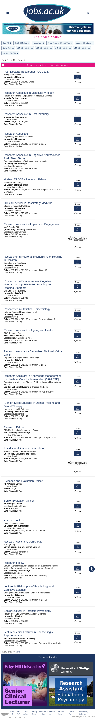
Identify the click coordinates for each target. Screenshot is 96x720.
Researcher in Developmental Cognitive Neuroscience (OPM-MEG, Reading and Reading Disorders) (28, 284)
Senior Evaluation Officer (19, 500)
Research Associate (16, 133)
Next (18, 652)
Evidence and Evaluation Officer (23, 480)
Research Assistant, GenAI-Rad (23, 541)
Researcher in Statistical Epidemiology (27, 309)
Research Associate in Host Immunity (26, 114)
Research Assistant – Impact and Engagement (32, 224)
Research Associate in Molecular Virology (29, 92)
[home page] (47, 22)
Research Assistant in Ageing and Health (28, 330)
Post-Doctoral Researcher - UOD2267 (27, 71)
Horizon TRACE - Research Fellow (25, 179)
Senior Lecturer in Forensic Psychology (27, 610)
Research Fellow (14, 427)
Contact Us (21, 717)
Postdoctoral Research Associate (24, 448)
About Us (12, 717)
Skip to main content (10, 2)
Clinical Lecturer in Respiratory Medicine (28, 203)
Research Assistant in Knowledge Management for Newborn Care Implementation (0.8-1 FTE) (32, 377)
